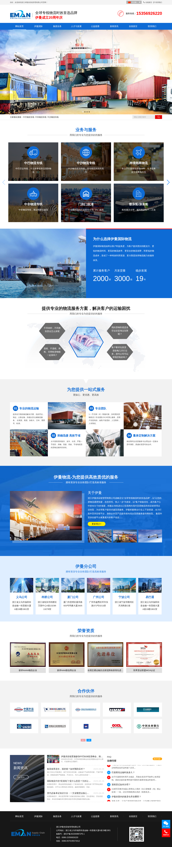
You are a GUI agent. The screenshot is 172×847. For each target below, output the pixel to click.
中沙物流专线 (53, 117)
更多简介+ (96, 524)
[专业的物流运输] (29, 442)
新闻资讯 (114, 26)
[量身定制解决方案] (143, 415)
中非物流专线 (40, 117)
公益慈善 (95, 26)
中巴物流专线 (28, 117)
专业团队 (98, 408)
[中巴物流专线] (86, 72)
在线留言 (148, 2)
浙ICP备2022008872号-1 (74, 834)
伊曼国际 (38, 26)
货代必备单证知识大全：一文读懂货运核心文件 (69, 793)
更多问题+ (157, 759)
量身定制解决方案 (142, 435)
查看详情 (32, 180)
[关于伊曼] (100, 536)
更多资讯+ (21, 777)
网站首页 (19, 26)
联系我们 (159, 2)
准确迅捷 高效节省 (66, 435)
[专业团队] (105, 442)
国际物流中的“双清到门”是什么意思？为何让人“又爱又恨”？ (69, 781)
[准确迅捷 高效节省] (67, 415)
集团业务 (57, 26)
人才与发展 (76, 26)
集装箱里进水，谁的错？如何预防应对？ (66, 769)
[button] (82, 111)
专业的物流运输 (26, 408)
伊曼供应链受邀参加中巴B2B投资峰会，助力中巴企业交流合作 (82, 756)
